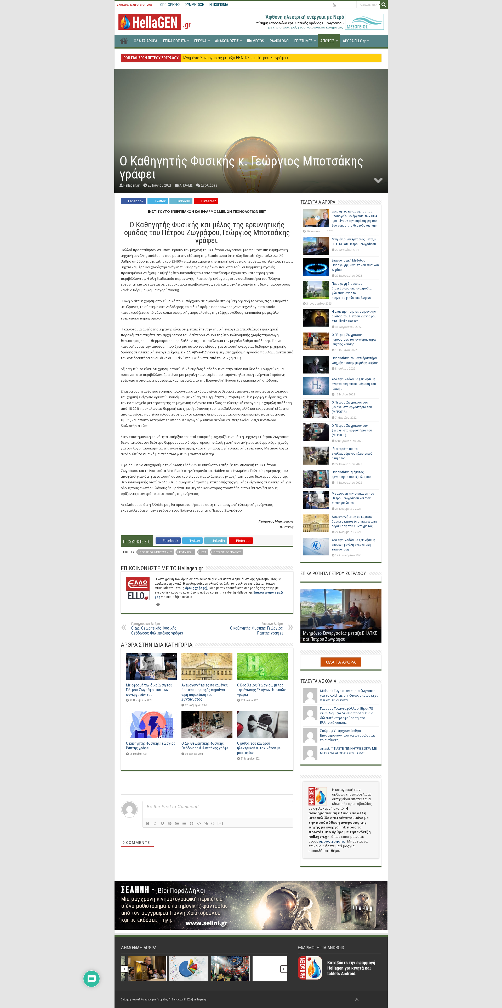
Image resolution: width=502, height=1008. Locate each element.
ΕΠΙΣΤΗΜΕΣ (303, 41)
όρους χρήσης (332, 841)
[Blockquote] (191, 823)
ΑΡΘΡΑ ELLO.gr (354, 41)
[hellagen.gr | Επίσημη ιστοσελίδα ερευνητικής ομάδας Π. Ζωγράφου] (157, 20)
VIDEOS (258, 41)
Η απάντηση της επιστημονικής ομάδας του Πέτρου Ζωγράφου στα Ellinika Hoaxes (354, 316)
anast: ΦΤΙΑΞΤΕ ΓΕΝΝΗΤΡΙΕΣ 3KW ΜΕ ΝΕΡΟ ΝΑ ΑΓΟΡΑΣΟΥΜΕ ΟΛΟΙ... (348, 750)
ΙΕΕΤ (203, 552)
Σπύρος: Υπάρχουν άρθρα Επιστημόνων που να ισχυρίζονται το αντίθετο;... (347, 735)
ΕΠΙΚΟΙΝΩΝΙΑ (218, 5)
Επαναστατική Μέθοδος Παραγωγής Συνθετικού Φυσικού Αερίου (237, 57)
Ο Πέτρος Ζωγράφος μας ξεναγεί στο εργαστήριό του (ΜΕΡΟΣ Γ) (352, 430)
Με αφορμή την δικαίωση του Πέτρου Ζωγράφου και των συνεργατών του (149, 690)
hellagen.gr (200, 999)
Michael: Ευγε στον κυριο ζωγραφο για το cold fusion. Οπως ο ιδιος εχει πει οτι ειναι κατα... (349, 695)
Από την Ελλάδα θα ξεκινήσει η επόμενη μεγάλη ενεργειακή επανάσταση (353, 544)
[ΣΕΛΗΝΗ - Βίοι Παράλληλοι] (251, 904)
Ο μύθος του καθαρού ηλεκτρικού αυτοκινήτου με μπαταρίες (259, 748)
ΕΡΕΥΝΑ (200, 41)
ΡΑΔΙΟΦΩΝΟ (279, 41)
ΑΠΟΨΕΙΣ (327, 41)
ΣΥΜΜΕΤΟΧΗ (194, 5)
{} (213, 823)
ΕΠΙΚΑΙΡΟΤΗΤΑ (174, 41)
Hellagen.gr (131, 185)
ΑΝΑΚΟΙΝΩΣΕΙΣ (227, 41)
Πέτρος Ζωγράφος (227, 552)
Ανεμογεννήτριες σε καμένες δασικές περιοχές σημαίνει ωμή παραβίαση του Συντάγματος (204, 692)
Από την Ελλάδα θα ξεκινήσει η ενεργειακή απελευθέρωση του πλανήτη (354, 383)
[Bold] (147, 823)
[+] (220, 823)
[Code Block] (199, 823)
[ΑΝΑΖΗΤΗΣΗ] (384, 5)
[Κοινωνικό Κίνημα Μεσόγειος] (318, 21)
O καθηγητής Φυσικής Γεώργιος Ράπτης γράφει (256, 629)
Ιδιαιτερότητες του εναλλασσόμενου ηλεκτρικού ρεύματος (352, 453)
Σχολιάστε (209, 185)
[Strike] (169, 823)
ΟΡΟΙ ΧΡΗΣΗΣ (170, 5)
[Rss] (334, 5)
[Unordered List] (184, 823)
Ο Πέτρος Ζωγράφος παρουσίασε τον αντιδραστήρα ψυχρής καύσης (354, 339)
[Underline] (162, 823)
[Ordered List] (177, 823)
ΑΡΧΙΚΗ (124, 40)
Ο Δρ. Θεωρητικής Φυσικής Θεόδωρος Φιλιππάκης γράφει (157, 629)
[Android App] (352, 5)
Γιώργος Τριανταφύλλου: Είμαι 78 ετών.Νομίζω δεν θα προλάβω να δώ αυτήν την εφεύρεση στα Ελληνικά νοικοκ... (346, 715)
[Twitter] (340, 5)
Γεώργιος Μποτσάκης (156, 552)
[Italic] (155, 823)
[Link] (206, 823)
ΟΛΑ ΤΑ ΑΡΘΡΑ (145, 41)
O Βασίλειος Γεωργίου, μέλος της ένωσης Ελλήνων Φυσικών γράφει (261, 690)
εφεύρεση (186, 552)
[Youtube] (345, 5)
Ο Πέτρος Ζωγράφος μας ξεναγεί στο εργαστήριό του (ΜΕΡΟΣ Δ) (352, 407)
